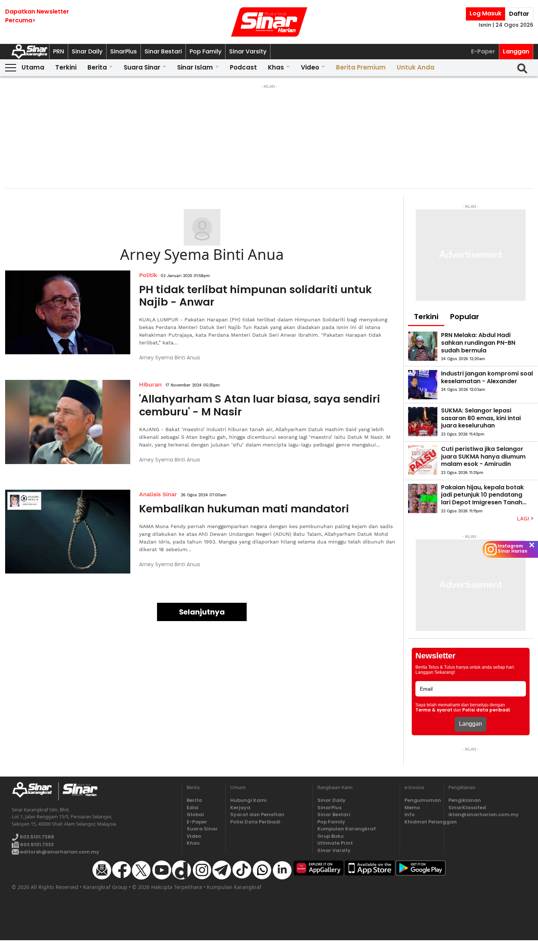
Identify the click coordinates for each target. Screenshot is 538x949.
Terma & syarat (433, 710)
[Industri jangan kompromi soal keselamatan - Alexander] (422, 384)
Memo (412, 807)
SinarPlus (123, 51)
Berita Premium (361, 67)
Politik (148, 275)
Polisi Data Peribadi (255, 821)
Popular (464, 316)
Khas (276, 67)
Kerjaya (240, 807)
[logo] (35, 791)
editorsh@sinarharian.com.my (59, 851)
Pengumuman (421, 800)
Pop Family (205, 51)
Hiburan (150, 384)
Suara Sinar (142, 67)
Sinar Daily (87, 51)
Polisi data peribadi (486, 710)
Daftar (519, 14)
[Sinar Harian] (269, 22)
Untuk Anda (415, 67)
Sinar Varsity (247, 51)
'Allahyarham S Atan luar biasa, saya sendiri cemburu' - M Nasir (259, 405)
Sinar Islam (195, 67)
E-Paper (483, 51)
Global (195, 814)
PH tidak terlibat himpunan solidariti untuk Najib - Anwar (255, 296)
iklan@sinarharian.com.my (483, 814)
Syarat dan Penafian (257, 814)
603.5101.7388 (36, 836)
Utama (33, 67)
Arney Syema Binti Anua (169, 357)
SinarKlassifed (467, 807)
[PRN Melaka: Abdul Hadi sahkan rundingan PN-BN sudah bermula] (422, 346)
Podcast (243, 67)
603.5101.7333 (36, 844)
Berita (97, 67)
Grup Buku (330, 836)
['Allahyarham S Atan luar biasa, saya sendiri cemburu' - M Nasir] (68, 422)
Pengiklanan (464, 800)
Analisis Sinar (158, 494)
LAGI (524, 518)
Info (409, 814)
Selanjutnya (202, 612)
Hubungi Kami (248, 800)
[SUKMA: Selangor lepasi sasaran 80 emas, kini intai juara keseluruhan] (422, 421)
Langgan (516, 51)
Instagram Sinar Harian (512, 548)
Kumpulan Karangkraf (346, 828)
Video (310, 67)
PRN (58, 51)
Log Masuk (485, 13)
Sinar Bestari (163, 51)
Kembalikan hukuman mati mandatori (244, 508)
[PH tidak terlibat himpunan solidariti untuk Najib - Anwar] (68, 312)
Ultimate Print (335, 843)
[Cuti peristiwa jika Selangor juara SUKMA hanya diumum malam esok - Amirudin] (422, 460)
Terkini (65, 67)
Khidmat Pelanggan (421, 821)
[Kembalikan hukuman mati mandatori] (68, 532)
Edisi (192, 807)
